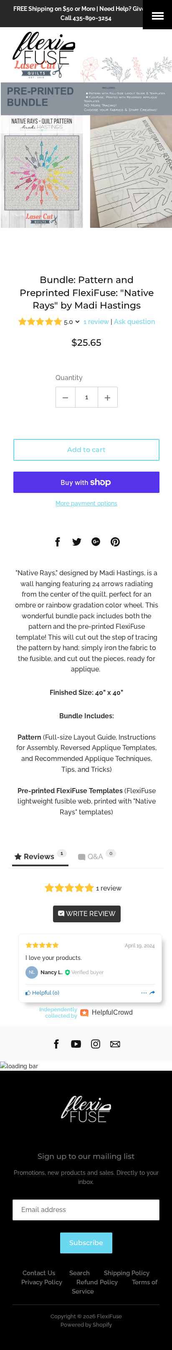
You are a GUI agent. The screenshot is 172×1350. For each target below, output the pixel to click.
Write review (90, 914)
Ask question (134, 322)
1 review (96, 322)
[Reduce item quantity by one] (66, 397)
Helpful (41, 993)
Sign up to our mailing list (86, 1156)
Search (79, 1273)
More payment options (86, 503)
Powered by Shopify (86, 1325)
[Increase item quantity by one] (108, 397)
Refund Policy (97, 1282)
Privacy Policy (41, 1282)
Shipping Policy (126, 1273)
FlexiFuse (109, 1316)
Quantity (69, 378)
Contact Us (39, 1273)
